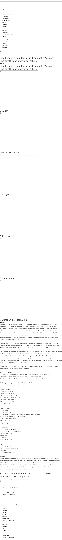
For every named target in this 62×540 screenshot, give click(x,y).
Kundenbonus (7, 22)
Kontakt (5, 24)
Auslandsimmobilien (8, 14)
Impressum (6, 518)
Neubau (5, 12)
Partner (5, 26)
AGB (4, 514)
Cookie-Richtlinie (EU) (9, 520)
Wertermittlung (7, 20)
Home (5, 10)
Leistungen (6, 18)
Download (6, 512)
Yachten (5, 16)
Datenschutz (6, 516)
